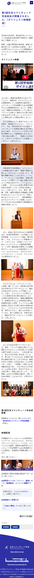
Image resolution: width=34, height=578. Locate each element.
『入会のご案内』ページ (11, 506)
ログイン (25, 491)
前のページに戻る (26, 516)
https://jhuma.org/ (17, 552)
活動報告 (15, 527)
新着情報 (6, 527)
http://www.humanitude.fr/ (17, 565)
